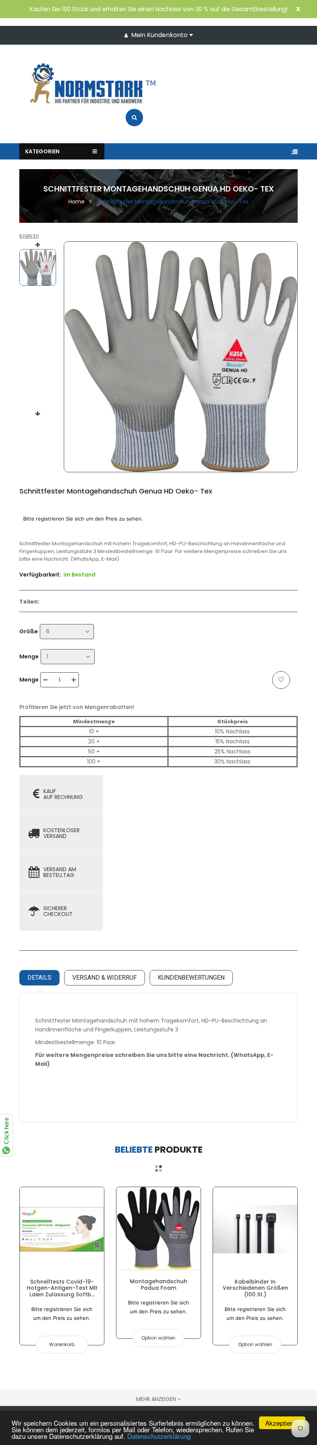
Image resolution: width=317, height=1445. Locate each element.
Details (39, 977)
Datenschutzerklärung (159, 1436)
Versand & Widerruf (104, 977)
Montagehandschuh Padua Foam (158, 1284)
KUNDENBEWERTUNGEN (191, 977)
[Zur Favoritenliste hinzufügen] (281, 680)
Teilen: (29, 601)
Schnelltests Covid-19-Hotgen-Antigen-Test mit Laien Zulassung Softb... (62, 1288)
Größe (28, 631)
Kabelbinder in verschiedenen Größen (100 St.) (255, 1288)
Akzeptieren (282, 1423)
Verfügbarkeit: (40, 574)
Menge (29, 656)
